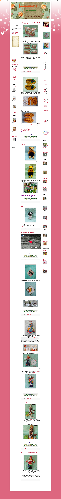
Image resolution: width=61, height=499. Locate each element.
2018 (44, 62)
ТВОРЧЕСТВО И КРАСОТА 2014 (31, 63)
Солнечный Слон (14, 104)
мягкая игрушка (46, 102)
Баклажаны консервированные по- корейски (26, 129)
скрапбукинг (45, 120)
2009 (44, 71)
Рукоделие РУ (14, 68)
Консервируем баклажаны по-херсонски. (26, 130)
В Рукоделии (14, 70)
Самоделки (14, 77)
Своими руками (15, 72)
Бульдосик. (23, 206)
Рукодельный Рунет (15, 71)
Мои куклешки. (24, 318)
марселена (44, 187)
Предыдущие (38, 482)
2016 (44, 64)
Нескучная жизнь (45, 152)
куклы (44, 98)
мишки (44, 100)
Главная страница (30, 482)
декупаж (45, 87)
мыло (44, 101)
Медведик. (23, 144)
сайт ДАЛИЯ (14, 79)
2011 (44, 69)
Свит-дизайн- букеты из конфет (46, 118)
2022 (44, 52)
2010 (44, 70)
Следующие (22, 482)
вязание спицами (25, 140)
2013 (44, 67)
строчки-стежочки (45, 224)
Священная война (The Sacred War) (29, 232)
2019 (44, 61)
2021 (44, 59)
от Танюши (31, 419)
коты (44, 97)
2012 (44, 68)
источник (30, 179)
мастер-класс (45, 99)
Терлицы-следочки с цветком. (27, 75)
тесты (44, 122)
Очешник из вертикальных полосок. (46, 55)
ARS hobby (14, 69)
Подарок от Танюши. (25, 402)
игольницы (45, 92)
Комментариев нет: (29, 71)
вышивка (45, 78)
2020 (44, 60)
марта (45, 53)
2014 (44, 66)
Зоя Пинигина (14, 112)
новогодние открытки (45, 105)
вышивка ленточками (45, 80)
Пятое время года (45, 241)
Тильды (45, 123)
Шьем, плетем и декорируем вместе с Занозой (45, 251)
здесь (34, 372)
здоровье (45, 91)
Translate (15, 30)
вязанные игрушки (46, 84)
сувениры (45, 121)
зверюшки (28, 202)
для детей (45, 88)
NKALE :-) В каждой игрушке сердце (14, 136)
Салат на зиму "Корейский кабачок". (30, 126)
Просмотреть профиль (15, 64)
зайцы (44, 89)
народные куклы (25, 480)
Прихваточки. (24, 262)
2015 (44, 65)
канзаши (45, 93)
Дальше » (22, 226)
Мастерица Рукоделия (14, 76)
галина (14, 63)
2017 (44, 63)
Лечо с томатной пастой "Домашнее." (26, 128)
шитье (44, 127)
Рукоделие (14, 78)
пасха (44, 111)
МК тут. (38, 371)
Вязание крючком (25, 202)
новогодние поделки (45, 106)
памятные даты (46, 110)
